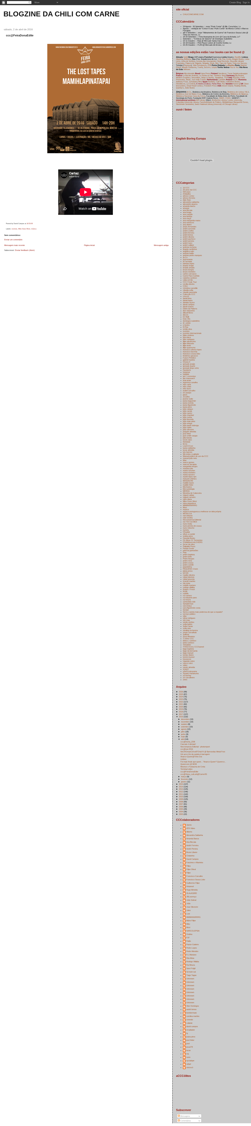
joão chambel (188, 415)
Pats (185, 552)
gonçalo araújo (189, 364)
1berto (189, 825)
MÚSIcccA (187, 514)
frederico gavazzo (190, 356)
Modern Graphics (183, 78)
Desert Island (227, 86)
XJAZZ (186, 669)
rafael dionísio (188, 577)
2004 (181, 812)
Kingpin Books (238, 59)
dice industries (189, 311)
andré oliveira (188, 237)
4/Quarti (236, 78)
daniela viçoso (189, 302)
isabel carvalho (189, 391)
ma (187, 1054)
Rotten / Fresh (189, 589)
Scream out (191, 972)
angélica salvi (188, 251)
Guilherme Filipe (193, 883)
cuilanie (189, 1023)
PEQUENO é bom (190, 569)
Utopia (214, 67)
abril (183, 739)
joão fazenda (188, 419)
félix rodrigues (188, 339)
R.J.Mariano (191, 955)
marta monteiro (189, 473)
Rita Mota (190, 958)
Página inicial (89, 245)
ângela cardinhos (190, 249)
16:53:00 (30, 223)
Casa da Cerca (199, 96)
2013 (181, 789)
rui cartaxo (187, 596)
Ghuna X (186, 362)
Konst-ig (236, 84)
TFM (226, 78)
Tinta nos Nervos (239, 63)
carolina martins (192, 1016)
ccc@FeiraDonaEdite (19, 35)
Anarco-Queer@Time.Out (191, 757)
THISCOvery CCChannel (193, 647)
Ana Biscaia (191, 842)
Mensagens (185, 1116)
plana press (188, 571)
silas (185, 616)
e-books (186, 325)
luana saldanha (189, 448)
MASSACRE (188, 481)
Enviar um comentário (13, 240)
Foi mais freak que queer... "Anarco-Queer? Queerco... (203, 762)
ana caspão (188, 214)
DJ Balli (186, 317)
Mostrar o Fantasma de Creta (192, 767)
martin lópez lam (189, 477)
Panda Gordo (188, 548)
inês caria (187, 384)
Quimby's (180, 88)
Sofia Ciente (188, 626)
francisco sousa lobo (191, 354)
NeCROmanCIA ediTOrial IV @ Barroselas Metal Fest (202, 752)
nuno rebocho (188, 528)
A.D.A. (235, 80)
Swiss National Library (204, 104)
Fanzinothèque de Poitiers (210, 102)
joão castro (187, 413)
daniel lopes (188, 300)
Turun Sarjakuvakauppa (237, 73)
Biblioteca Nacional (184, 96)
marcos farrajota (190, 464)
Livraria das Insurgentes (206, 61)
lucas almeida (188, 450)
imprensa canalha (190, 382)
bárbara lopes (188, 263)
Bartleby (211, 82)
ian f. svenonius (189, 376)
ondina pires (188, 536)
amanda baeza (189, 206)
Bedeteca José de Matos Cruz (188, 94)
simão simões (188, 622)
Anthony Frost (182, 82)
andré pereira (188, 241)
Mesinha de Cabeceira (192, 493)
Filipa (188, 866)
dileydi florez (188, 313)
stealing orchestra (190, 630)
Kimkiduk (186, 442)
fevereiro (185, 779)
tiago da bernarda (190, 651)
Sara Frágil (190, 968)
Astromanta (187, 259)
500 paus (187, 192)
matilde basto (188, 483)
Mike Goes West (24, 229)
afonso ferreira (189, 198)
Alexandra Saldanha (194, 835)
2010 (181, 797)
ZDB (209, 65)
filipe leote (187, 345)
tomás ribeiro (188, 655)
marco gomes (188, 462)
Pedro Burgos (188, 559)
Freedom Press (210, 86)
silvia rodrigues (189, 618)
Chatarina (190, 856)
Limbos (183, 759)
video (185, 665)
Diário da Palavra (190, 309)
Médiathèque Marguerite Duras (235, 102)
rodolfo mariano (189, 585)
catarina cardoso (190, 278)
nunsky (186, 530)
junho (183, 734)
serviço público (189, 614)
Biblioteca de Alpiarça (239, 94)
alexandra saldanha (191, 202)
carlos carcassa (189, 274)
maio (183, 737)
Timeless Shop (220, 75)
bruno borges (188, 270)
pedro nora (187, 561)
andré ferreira (188, 233)
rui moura (187, 600)
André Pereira (192, 849)
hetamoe (186, 372)
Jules (188, 910)
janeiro (184, 782)
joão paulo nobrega (191, 425)
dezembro (185, 719)
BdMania (187, 59)
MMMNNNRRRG (190, 505)
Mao (184, 460)
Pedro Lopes (191, 948)
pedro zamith (188, 565)
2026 (181, 692)
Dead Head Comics (195, 86)
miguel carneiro (189, 497)
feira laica (187, 337)
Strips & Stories (207, 78)
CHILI (185, 286)
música (33, 229)
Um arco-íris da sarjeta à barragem (195, 754)
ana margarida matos (191, 220)
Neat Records (223, 61)
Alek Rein (187, 200)
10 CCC (186, 188)
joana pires (187, 407)
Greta (228, 59)
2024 (181, 697)
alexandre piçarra (190, 204)
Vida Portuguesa (199, 65)
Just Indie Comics (199, 80)
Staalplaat (219, 78)
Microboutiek (189, 73)
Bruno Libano (191, 852)
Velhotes (186, 69)
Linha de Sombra (188, 61)
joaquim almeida (189, 432)
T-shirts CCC (188, 639)
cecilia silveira (188, 284)
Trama (200, 67)
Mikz (188, 924)
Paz (223, 84)
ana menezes (188, 223)
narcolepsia (187, 516)
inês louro (187, 389)
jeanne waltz (188, 399)
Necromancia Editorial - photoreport (195, 747)
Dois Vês (186, 319)
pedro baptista (189, 555)
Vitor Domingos (192, 1006)
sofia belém (187, 624)
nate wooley (188, 518)
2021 (181, 704)
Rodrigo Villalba (192, 962)
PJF (188, 938)
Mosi (185, 507)
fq (187, 1033)
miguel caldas (188, 495)
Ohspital (186, 532)
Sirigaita (205, 63)
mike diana (187, 499)
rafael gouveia (188, 579)
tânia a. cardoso (189, 641)
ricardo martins (189, 581)
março (184, 777)
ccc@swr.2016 (186, 749)
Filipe (188, 873)
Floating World (240, 86)
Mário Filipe (191, 921)
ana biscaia (187, 210)
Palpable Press (189, 546)
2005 (181, 809)
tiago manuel (188, 653)
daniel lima (187, 298)
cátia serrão (188, 280)
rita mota (186, 583)
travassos (187, 659)
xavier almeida (189, 667)
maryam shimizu (190, 479)
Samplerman (188, 604)
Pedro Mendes (192, 951)
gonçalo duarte (189, 366)
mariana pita (188, 468)
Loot (188, 914)
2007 (181, 804)
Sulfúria (186, 634)
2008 (181, 802)
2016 (181, 717)
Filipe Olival (191, 869)
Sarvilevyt (222, 73)
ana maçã (187, 218)
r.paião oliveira (189, 575)
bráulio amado (188, 268)
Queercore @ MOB (188, 764)
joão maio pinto (189, 421)
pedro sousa (188, 563)
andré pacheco (189, 239)
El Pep (185, 327)
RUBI (185, 591)
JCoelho (186, 397)
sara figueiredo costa (191, 608)
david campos (188, 304)
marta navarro (189, 475)
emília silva (187, 329)
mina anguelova (189, 503)
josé (188, 1043)
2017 (181, 714)
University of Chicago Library (225, 104)
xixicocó (189, 1067)
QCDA (185, 573)
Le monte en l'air (206, 75)
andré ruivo (187, 243)
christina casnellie (190, 288)
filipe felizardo (188, 343)
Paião (188, 941)
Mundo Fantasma (189, 67)
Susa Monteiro (189, 636)
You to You (234, 67)
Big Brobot (239, 75)
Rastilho (238, 57)
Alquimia (179, 59)
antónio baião (188, 253)
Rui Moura (190, 965)
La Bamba (229, 65)
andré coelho (188, 231)
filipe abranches (189, 341)
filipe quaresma (189, 348)
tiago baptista (188, 649)
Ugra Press (205, 73)
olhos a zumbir (189, 534)
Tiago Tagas (191, 975)
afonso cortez (188, 196)
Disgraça (187, 65)
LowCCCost (188, 446)
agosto (184, 729)
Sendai (186, 610)
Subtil (185, 57)
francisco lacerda (190, 352)
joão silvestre (188, 430)
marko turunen (189, 470)
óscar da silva (188, 544)
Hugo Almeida (192, 890)
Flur (223, 59)
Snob (212, 63)
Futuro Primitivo (189, 358)
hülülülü (186, 374)
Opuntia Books (189, 538)
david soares (188, 307)
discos (185, 315)
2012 (181, 792)
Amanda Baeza (192, 839)
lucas (188, 1050)
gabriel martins (189, 360)
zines (185, 680)
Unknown (190, 979)
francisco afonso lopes (192, 350)
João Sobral (191, 900)
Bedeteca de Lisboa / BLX (238, 92)
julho (183, 732)
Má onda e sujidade (191, 454)
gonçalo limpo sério (191, 368)
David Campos (192, 859)
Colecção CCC (189, 294)
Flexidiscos (180, 84)
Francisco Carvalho (194, 876)
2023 (181, 699)
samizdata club (189, 602)
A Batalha (187, 194)
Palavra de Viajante (193, 63)
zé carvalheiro (189, 677)
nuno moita (187, 524)
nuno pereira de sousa (192, 526)
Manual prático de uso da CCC (195, 456)
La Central (190, 84)
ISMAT (221, 98)
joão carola (187, 411)
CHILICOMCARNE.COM (193, 14)
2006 (181, 807)
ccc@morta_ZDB (187, 742)
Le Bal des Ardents (190, 75)
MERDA (186, 491)
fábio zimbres (188, 335)
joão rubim (187, 427)
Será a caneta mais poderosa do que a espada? (203, 612)
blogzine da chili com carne (61, 14)
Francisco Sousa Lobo (195, 880)
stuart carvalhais (190, 632)
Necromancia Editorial (192, 520)
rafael (188, 1064)
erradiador (190, 1030)
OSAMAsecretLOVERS (192, 542)
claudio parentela (190, 292)
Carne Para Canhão (191, 276)
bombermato (191, 1013)
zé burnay (187, 675)
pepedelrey (187, 567)
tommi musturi (188, 657)
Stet (216, 63)
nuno (188, 1057)
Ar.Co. (189, 92)
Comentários (185, 1121)
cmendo (189, 1020)
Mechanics (187, 487)
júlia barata (187, 438)
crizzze (186, 296)
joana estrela (188, 403)
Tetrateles (187, 645)
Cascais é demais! (188, 744)
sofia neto (187, 628)
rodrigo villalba (189, 587)
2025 (181, 694)
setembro (185, 727)
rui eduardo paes (190, 598)
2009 (181, 799)
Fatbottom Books (233, 82)
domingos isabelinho (191, 321)
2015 (181, 784)
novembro (185, 722)
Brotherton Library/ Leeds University (227, 100)
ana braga (187, 212)
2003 (181, 814)
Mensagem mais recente (14, 245)
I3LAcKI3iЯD (191, 893)
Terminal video (186, 769)
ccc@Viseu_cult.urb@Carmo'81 (193, 774)
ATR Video (190, 828)
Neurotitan (196, 78)
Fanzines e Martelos (194, 862)
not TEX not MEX (190, 522)
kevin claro (187, 440)
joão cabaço (188, 409)
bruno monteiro (189, 272)
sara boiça (187, 606)
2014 (181, 787)
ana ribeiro (187, 225)
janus (185, 395)
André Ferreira (192, 845)
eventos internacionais (192, 333)
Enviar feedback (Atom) (25, 250)
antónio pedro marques (192, 255)
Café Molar (220, 82)
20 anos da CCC (190, 190)
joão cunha (187, 417)
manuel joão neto (190, 458)
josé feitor (187, 434)
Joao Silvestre (192, 907)
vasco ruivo (188, 663)
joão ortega (187, 423)
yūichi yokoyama (190, 671)
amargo (186, 208)
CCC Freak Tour (190, 282)
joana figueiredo (189, 405)
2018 (181, 712)
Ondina (189, 934)
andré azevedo (189, 229)
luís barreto (187, 452)
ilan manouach (189, 378)
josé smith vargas (190, 436)
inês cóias (187, 386)
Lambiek (221, 80)
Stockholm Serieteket (185, 104)
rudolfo (186, 593)
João (188, 903)
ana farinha (187, 216)
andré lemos (188, 235)
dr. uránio (187, 323)
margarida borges (190, 466)
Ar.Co (185, 257)
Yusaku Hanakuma (191, 673)
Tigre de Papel (225, 63)
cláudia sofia (188, 290)
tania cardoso (188, 643)
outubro (184, 724)
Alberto (189, 832)
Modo (188, 80)
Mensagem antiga (161, 245)
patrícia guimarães (190, 550)
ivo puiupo (187, 393)
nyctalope (190, 1061)
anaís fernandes (189, 227)
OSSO (228, 98)
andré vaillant (188, 245)
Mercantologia (188, 489)
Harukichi (187, 370)
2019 (181, 709)
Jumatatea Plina (195, 82)
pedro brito (187, 557)
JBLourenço (191, 897)
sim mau (186, 620)
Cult (219, 59)
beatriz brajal (188, 266)
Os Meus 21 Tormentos (193, 540)
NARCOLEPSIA (192, 931)
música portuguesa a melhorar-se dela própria (202, 511)
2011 (181, 794)
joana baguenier (189, 401)
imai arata (187, 380)
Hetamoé (190, 886)
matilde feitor (188, 485)
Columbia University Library (187, 102)
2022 (181, 702)
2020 (181, 707)
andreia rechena (189, 247)
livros (185, 444)
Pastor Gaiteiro (192, 944)
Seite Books (190, 88)
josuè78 (189, 1047)
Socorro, (207, 67)
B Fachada (187, 261)
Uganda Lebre (189, 661)
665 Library (200, 100)
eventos (14, 229)
